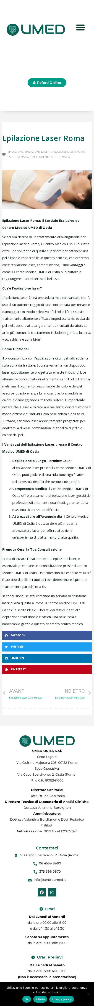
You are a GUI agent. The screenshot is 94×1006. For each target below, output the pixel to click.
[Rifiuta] (88, 994)
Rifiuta (40, 999)
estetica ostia (18, 157)
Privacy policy (62, 999)
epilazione (15, 152)
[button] (47, 635)
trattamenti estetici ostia (50, 157)
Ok (27, 999)
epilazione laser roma (68, 152)
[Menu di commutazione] (80, 27)
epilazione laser (37, 152)
